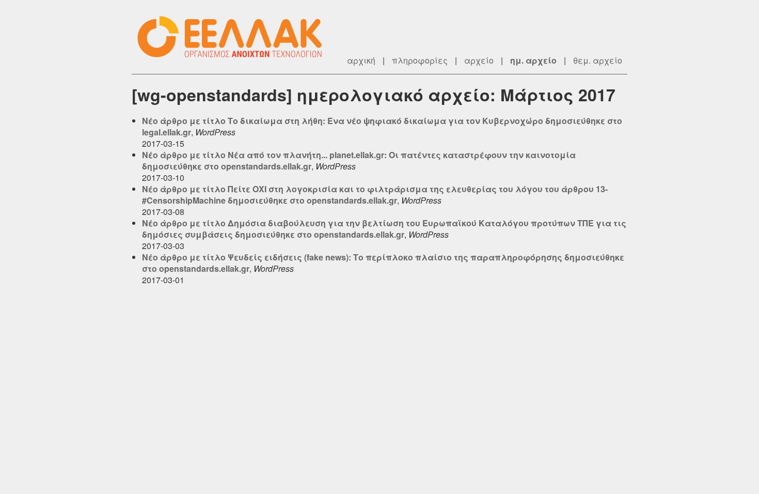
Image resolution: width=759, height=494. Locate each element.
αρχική (361, 60)
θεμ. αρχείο (597, 60)
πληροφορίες (420, 60)
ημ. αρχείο (533, 60)
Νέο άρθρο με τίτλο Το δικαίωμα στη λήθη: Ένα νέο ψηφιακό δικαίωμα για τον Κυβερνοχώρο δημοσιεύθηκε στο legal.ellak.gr (382, 126)
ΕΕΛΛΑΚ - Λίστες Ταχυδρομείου (235, 37)
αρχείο (479, 60)
